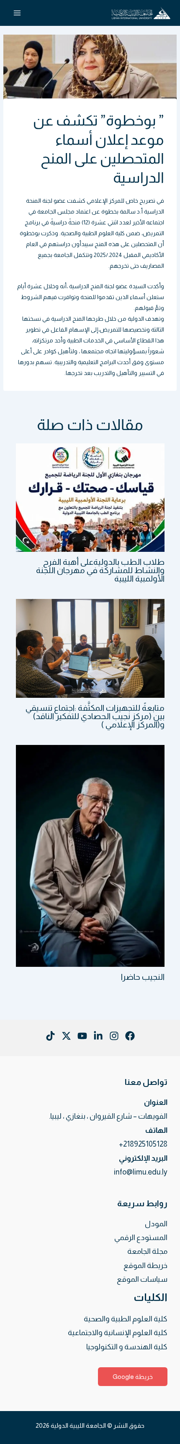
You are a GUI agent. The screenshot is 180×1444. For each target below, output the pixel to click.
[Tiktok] (50, 1036)
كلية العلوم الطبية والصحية (93, 233)
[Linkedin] (98, 1036)
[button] (132, 1376)
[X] (66, 1036)
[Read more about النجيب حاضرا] (90, 855)
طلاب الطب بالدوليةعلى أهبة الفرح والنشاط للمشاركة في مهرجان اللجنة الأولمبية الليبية (100, 570)
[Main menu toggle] (17, 13)
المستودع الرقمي (140, 1237)
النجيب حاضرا (143, 976)
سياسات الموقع (142, 1279)
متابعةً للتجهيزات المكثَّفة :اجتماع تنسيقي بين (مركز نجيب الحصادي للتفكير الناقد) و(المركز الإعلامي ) (95, 716)
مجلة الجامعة (147, 1251)
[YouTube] (82, 1036)
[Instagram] (114, 1036)
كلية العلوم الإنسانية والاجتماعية (117, 1332)
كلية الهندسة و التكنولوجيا (126, 1347)
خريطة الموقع (145, 1265)
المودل (156, 1224)
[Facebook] (130, 1036)
